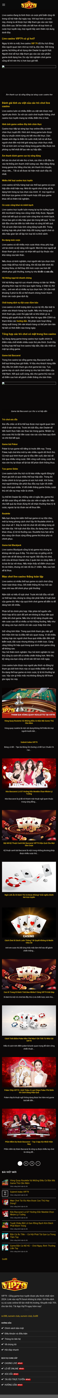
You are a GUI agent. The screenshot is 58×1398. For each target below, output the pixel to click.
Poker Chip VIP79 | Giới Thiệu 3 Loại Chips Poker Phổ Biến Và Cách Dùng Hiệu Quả (29, 1091)
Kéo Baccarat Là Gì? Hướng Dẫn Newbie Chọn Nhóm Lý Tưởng (29, 792)
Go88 (4, 1259)
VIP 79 (34, 43)
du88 (20, 1309)
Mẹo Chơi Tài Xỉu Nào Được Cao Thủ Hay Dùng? (29, 1201)
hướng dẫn (22, 321)
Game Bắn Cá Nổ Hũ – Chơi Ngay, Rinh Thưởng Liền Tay (32, 1247)
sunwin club (14, 1316)
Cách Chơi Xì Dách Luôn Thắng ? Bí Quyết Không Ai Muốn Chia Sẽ (29, 941)
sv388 (4, 1316)
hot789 (4, 1309)
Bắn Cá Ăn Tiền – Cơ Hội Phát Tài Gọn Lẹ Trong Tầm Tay (33, 1235)
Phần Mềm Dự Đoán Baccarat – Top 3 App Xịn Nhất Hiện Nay (29, 1143)
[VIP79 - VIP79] (29, 4)
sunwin (45, 1306)
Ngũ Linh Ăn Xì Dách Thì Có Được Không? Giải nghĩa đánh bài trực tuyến (29, 896)
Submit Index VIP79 (29, 742)
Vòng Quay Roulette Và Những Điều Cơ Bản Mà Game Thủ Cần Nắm (29, 722)
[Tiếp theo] (38, 1163)
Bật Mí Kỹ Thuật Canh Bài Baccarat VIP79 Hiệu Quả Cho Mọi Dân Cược (29, 844)
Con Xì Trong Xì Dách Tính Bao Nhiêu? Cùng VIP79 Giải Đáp (29, 992)
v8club (53, 1306)
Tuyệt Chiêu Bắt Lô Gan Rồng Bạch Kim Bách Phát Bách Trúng (31, 1224)
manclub (13, 1309)
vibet (26, 1309)
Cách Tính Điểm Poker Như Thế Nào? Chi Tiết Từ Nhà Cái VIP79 (29, 1039)
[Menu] (3, 4)
